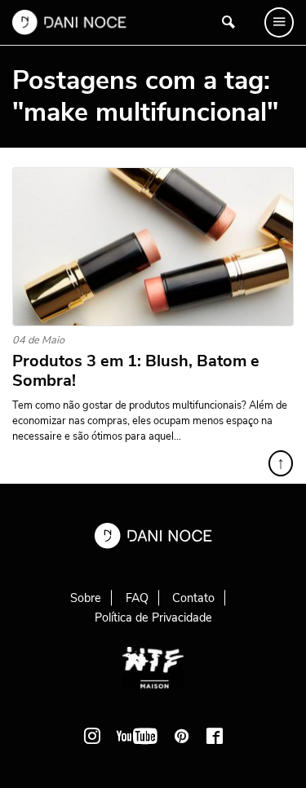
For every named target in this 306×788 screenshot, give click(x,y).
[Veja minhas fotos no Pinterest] (182, 736)
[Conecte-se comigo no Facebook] (214, 736)
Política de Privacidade (153, 617)
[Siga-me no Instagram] (92, 736)
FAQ (137, 598)
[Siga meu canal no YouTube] (137, 736)
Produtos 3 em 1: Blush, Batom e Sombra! (135, 371)
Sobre (85, 598)
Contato (193, 598)
